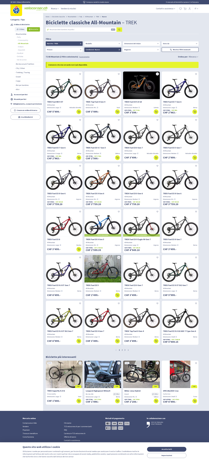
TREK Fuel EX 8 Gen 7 (133, 147)
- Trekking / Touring (22, 72)
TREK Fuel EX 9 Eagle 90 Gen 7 (137, 239)
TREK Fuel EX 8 (53, 239)
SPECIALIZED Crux (171, 391)
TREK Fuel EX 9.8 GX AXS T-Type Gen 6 (179, 331)
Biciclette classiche (58, 17)
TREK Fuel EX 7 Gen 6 (172, 102)
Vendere (26, 426)
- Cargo (17, 81)
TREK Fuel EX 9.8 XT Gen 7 (58, 285)
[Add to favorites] (80, 73)
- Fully (18, 37)
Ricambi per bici (20, 99)
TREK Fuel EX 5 (92, 285)
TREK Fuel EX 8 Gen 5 (95, 239)
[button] (128, 350)
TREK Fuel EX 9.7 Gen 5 (96, 147)
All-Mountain (89, 17)
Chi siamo (67, 423)
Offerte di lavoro (70, 437)
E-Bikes (21, 29)
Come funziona (28, 437)
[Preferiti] (180, 8)
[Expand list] (81, 43)
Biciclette (34, 29)
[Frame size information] (60, 107)
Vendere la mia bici (68, 8)
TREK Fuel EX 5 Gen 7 (172, 147)
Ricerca (54, 8)
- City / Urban (20, 68)
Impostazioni (166, 455)
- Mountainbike (20, 34)
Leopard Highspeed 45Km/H (98, 391)
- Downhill (21, 50)
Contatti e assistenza (164, 8)
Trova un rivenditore (30, 433)
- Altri (17, 89)
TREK (97, 17)
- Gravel (18, 77)
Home (48, 17)
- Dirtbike (19, 56)
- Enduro (20, 47)
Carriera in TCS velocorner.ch (74, 433)
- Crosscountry (22, 40)
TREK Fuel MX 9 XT (55, 102)
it (195, 8)
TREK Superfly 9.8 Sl (56, 391)
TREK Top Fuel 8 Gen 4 (95, 102)
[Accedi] (189, 8)
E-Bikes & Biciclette (22, 24)
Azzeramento (84, 57)
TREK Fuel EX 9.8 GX (133, 102)
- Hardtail (19, 53)
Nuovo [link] (104, 17)
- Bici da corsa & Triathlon (24, 64)
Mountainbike (72, 17)
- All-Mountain (22, 43)
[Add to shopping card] (78, 111)
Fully (80, 17)
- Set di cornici (21, 60)
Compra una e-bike (30, 423)
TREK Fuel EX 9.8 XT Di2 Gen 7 (60, 331)
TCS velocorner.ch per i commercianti (78, 426)
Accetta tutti (167, 449)
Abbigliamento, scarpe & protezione (27, 104)
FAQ (65, 430)
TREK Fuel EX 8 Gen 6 (56, 193)
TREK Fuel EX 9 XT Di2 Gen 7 (175, 285)
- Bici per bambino (22, 85)
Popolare (26, 430)
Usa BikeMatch (27, 117)
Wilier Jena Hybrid (132, 391)
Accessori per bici (21, 94)
